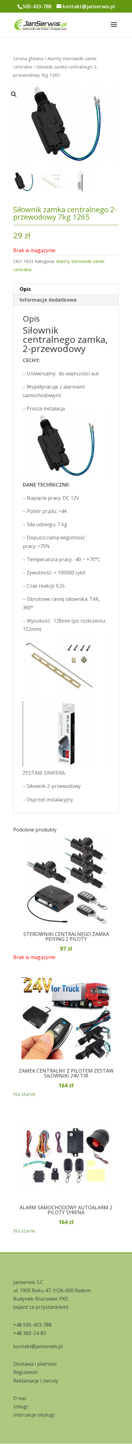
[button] (61, 150)
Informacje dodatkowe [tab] (48, 299)
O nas (19, 1398)
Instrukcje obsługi (34, 1414)
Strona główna (28, 58)
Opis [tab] (25, 289)
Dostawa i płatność (35, 1363)
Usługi (20, 1406)
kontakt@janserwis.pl (38, 1346)
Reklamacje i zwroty (35, 1380)
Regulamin (25, 1372)
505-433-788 (37, 6)
